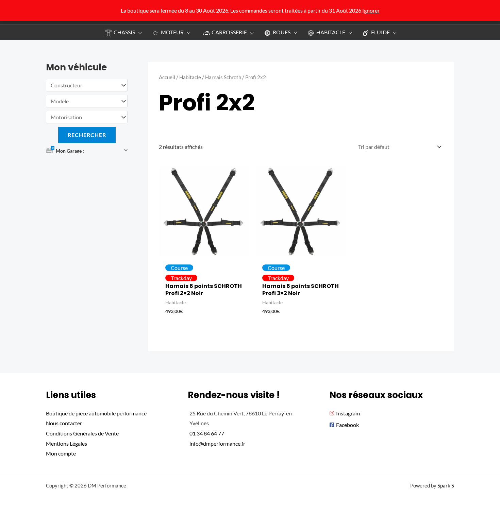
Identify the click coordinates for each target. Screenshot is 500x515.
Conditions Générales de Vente (82, 433)
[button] (138, 32)
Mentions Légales (66, 443)
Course (179, 267)
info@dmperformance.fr (217, 443)
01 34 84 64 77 (206, 433)
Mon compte (61, 453)
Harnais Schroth (223, 77)
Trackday (181, 278)
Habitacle (190, 77)
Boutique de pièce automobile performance (96, 413)
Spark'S (445, 485)
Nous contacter (64, 423)
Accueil (167, 77)
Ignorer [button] (371, 10)
